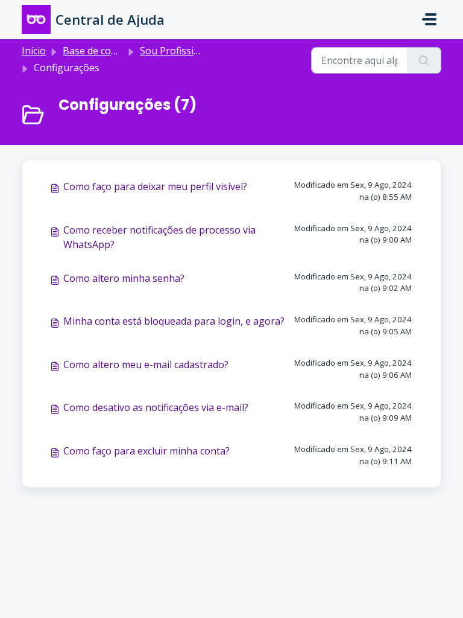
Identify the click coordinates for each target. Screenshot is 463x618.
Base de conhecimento (114, 50)
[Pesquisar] (424, 60)
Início (34, 50)
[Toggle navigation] (429, 19)
